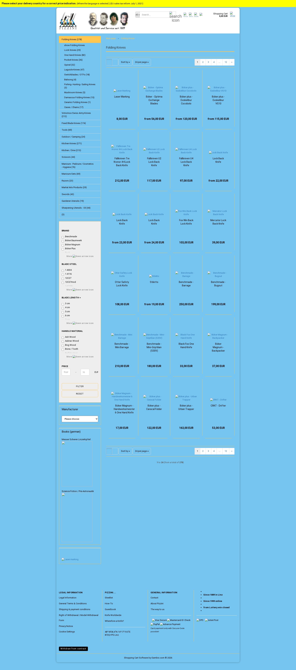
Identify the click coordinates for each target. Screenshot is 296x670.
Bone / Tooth (71, 349)
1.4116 (68, 274)
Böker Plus (70, 248)
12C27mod (70, 282)
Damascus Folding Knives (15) (79, 97)
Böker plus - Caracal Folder (154, 407)
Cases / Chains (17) (73, 107)
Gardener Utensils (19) (73, 201)
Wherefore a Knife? (114, 621)
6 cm (67, 315)
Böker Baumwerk (73, 240)
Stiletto (154, 282)
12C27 (68, 278)
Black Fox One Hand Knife (186, 345)
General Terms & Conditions (73, 603)
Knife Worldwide (113, 615)
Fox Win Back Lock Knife (186, 222)
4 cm (67, 307)
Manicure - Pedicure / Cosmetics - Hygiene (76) (78, 165)
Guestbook (110, 609)
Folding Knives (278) (72, 39)
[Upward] (9, 665)
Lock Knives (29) (72, 50)
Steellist (109, 597)
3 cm (67, 303)
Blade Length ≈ (71, 297)
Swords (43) (68, 194)
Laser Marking (122, 96)
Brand (65, 230)
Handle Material (72, 331)
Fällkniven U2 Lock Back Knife (154, 162)
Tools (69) (67, 130)
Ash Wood (70, 337)
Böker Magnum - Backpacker (218, 347)
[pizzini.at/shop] (94, 20)
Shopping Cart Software (136, 657)
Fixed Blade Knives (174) (74, 123)
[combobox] (125, 62)
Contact (154, 597)
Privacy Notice (66, 626)
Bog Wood (70, 345)
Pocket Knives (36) (73, 60)
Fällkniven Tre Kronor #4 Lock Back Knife (122, 162)
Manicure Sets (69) (71, 174)
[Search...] (172, 15)
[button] (109, 62)
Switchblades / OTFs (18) (77, 74)
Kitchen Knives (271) (72, 143)
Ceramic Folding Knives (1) (77, 102)
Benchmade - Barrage (186, 284)
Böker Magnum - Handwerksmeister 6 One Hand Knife (124, 409)
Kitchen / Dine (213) (71, 150)
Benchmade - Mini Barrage (122, 345)
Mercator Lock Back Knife (218, 222)
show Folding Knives (74, 45)
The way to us (157, 609)
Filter (80, 386)
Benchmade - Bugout (218, 284)
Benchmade (71, 236)
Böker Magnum (72, 244)
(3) (63, 214)
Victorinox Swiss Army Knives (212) (76, 115)
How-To (109, 603)
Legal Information (67, 597)
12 (226, 62)
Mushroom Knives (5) (74, 92)
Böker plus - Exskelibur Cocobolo (186, 100)
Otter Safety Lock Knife (122, 284)
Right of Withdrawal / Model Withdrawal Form (78, 618)
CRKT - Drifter (218, 405)
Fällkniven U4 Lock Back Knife (186, 162)
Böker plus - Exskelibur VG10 (218, 100)
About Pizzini (157, 603)
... (219, 62)
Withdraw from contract (73, 649)
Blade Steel (69, 264)
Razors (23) (67, 180)
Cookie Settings (67, 631)
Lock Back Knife (218, 160)
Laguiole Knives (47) (74, 69)
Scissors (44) (68, 157)
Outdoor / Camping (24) (73, 136)
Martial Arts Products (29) (74, 187)
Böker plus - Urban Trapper (186, 407)
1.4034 (68, 270)
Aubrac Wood (72, 341)
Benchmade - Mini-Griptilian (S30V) (154, 347)
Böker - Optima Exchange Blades (154, 100)
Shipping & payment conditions (74, 609)
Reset (80, 393)
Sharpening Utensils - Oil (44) (76, 208)
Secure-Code (178, 628)
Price (65, 366)
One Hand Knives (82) (74, 55)
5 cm (67, 311)
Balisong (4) (70, 79)
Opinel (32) (69, 65)
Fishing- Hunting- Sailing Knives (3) (79, 86)
